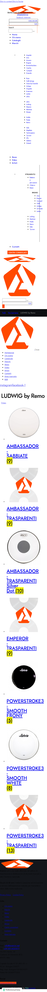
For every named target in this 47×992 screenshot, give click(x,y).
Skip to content (6, 1)
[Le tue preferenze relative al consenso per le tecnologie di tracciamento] (12, 990)
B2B (36, 24)
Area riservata (33, 20)
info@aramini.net (22, 15)
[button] (3, 403)
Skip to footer (17, 1)
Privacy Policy (5, 895)
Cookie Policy (18, 895)
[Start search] (34, 31)
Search (11, 27)
